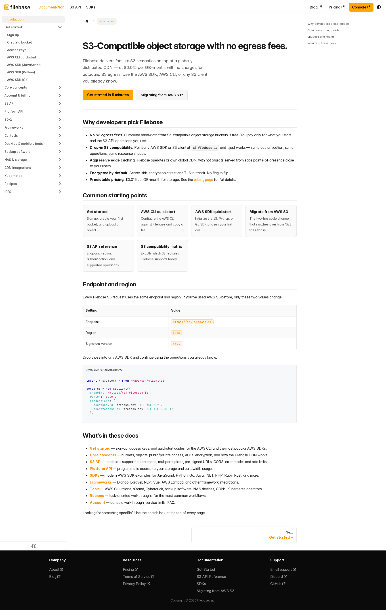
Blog (314, 7)
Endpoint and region (321, 36)
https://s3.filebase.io (192, 322)
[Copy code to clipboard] (291, 380)
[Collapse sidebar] (33, 546)
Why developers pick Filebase (328, 23)
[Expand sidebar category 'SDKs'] (60, 119)
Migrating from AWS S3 (215, 591)
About (54, 569)
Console (359, 7)
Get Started (206, 569)
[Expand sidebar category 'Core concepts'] (60, 87)
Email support (281, 569)
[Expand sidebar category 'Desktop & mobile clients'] (60, 143)
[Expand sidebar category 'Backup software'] (60, 151)
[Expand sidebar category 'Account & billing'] (60, 95)
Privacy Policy (134, 583)
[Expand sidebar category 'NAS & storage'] (60, 159)
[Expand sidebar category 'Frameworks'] (60, 127)
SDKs (90, 7)
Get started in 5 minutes (108, 95)
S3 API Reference (211, 576)
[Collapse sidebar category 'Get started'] (60, 27)
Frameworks (101, 482)
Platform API (101, 468)
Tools (95, 489)
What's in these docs (322, 43)
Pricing (334, 7)
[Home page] (87, 21)
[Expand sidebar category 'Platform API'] (60, 111)
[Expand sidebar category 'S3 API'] (60, 103)
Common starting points (324, 30)
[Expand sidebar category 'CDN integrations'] (60, 167)
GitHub (275, 583)
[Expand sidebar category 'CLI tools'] (60, 135)
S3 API (75, 7)
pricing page (203, 179)
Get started (100, 448)
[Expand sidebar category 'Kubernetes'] (60, 175)
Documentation (51, 7)
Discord (276, 576)
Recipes (97, 495)
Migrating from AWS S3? (162, 95)
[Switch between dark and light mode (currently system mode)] (378, 7)
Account (97, 502)
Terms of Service (136, 576)
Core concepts (103, 455)
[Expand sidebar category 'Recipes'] (60, 183)
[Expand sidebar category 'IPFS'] (60, 191)
